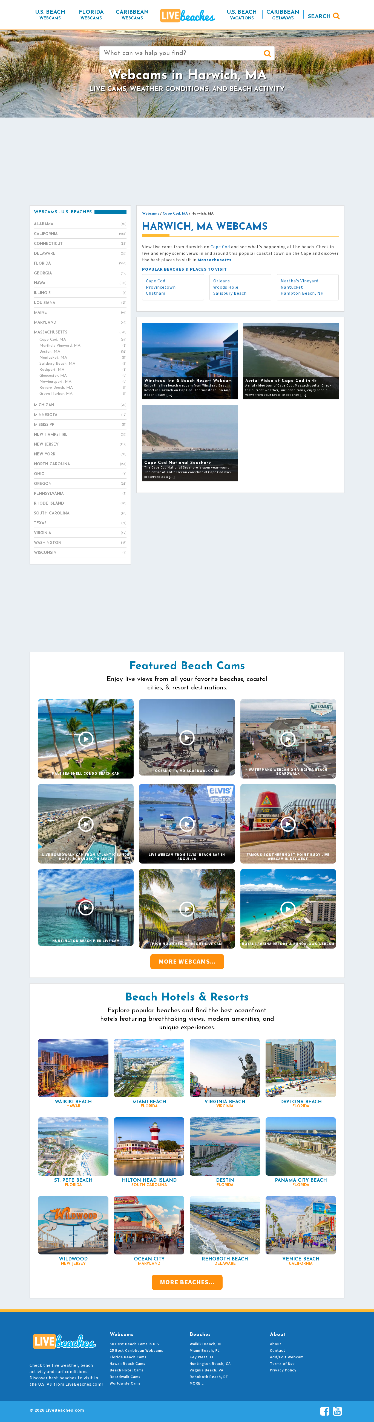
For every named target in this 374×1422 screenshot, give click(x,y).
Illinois (80, 293)
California (80, 234)
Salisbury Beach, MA (82, 364)
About (275, 1344)
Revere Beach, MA (82, 388)
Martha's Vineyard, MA (82, 346)
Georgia (80, 273)
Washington (80, 543)
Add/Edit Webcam (287, 1357)
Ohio (80, 474)
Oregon (80, 484)
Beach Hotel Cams (127, 1370)
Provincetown (161, 287)
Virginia (80, 533)
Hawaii (80, 283)
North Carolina (80, 464)
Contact (277, 1350)
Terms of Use (282, 1364)
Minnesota (80, 415)
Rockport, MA (82, 370)
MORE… (197, 1383)
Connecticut (80, 244)
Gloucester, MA (82, 376)
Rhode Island (80, 504)
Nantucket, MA (82, 358)
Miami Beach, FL (205, 1350)
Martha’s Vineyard (299, 281)
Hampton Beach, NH (302, 293)
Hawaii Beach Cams (127, 1364)
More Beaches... (187, 1282)
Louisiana (80, 303)
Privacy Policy (283, 1370)
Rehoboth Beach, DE (209, 1377)
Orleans (221, 281)
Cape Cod (220, 247)
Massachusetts (80, 332)
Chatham (155, 293)
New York (80, 454)
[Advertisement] (187, 161)
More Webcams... (187, 961)
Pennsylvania (80, 494)
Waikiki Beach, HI (205, 1344)
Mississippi (80, 425)
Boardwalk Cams (125, 1377)
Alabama (80, 224)
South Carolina (80, 513)
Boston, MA (82, 352)
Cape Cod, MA (82, 340)
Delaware (80, 254)
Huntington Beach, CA (210, 1364)
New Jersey (80, 445)
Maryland (80, 323)
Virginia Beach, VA (206, 1370)
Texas (80, 523)
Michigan (80, 405)
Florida (80, 264)
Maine (80, 313)
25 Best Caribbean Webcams (136, 1350)
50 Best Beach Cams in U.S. (135, 1344)
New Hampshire (80, 435)
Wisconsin (80, 553)
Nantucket (292, 287)
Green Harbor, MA (82, 394)
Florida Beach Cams (128, 1357)
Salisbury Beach (230, 293)
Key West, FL (202, 1357)
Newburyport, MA (82, 382)
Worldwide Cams (125, 1383)
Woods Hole (225, 287)
